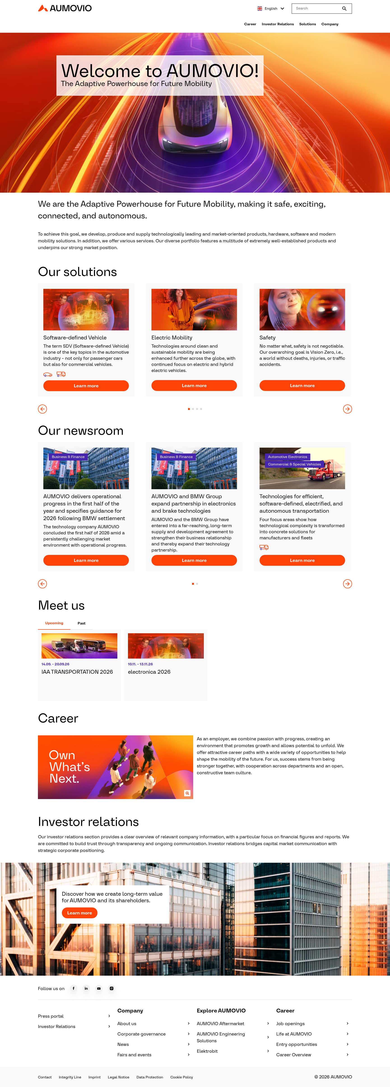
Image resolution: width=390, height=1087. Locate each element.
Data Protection (150, 1077)
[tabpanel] (195, 665)
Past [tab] (82, 623)
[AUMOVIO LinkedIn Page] (86, 988)
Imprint (94, 1077)
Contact (45, 1077)
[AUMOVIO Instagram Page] (111, 988)
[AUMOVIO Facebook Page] (73, 988)
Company (330, 24)
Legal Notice (118, 1077)
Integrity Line (70, 1077)
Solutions (307, 24)
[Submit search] (344, 8)
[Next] (347, 409)
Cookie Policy (181, 1077)
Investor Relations (278, 24)
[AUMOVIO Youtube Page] (98, 988)
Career (250, 24)
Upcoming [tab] (54, 623)
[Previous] (42, 409)
